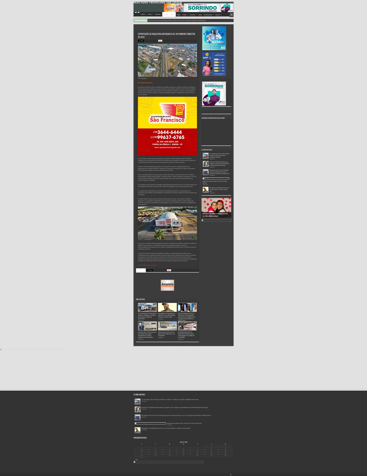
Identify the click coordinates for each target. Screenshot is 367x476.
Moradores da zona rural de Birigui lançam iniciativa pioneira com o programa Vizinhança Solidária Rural (219, 171)
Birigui (178, 14)
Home (137, 14)
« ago (136, 459)
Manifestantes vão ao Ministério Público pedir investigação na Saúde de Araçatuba (186, 334)
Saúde (200, 14)
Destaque (157, 14)
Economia (192, 14)
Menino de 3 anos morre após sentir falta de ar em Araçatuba (166, 333)
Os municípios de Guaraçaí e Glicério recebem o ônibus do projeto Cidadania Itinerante (147, 316)
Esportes (217, 14)
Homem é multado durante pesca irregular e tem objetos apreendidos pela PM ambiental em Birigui (219, 163)
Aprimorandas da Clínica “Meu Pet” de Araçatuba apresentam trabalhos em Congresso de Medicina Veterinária (186, 317)
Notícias (165, 14)
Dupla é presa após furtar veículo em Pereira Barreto (184, 423)
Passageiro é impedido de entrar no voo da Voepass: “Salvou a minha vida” (169, 20)
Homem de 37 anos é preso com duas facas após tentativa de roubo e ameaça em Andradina (147, 334)
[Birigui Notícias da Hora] (183, 2)
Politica (143, 14)
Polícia (150, 14)
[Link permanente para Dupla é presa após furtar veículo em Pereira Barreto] (216, 178)
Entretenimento (208, 14)
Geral (172, 14)
